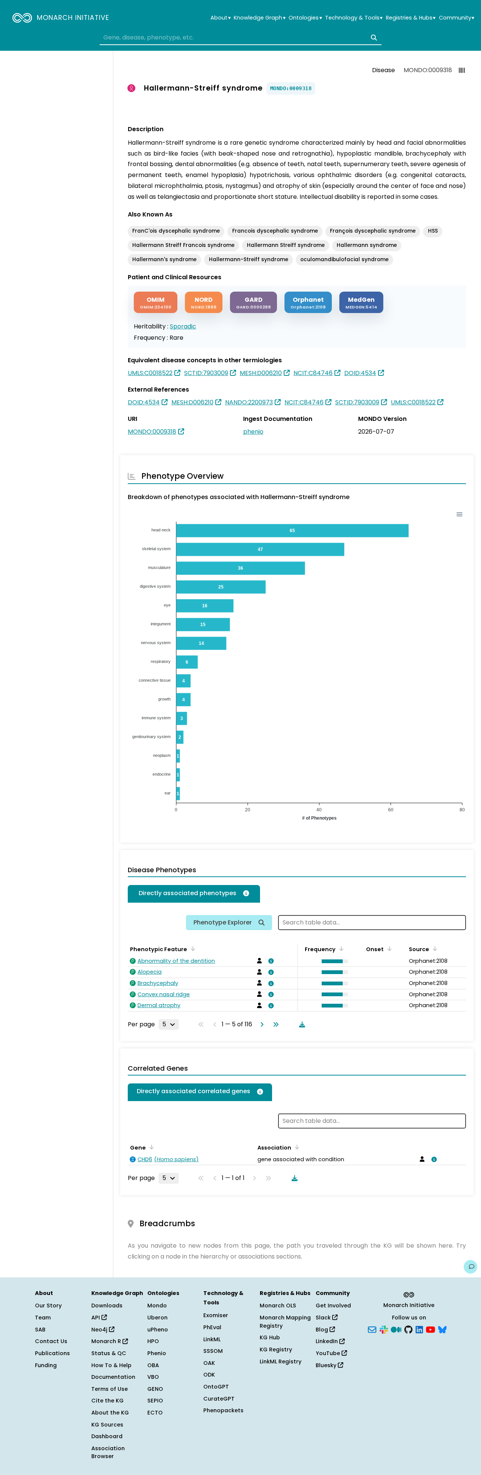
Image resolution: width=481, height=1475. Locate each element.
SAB (40, 1329)
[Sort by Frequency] (340, 948)
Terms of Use (109, 1389)
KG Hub (270, 1337)
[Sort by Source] (433, 948)
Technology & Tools (354, 18)
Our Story (48, 1305)
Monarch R (107, 1341)
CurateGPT (218, 1398)
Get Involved (333, 1305)
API (96, 1317)
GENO (155, 1389)
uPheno (157, 1329)
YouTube (329, 1353)
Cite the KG (107, 1400)
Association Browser (108, 1452)
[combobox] (240, 37)
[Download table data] (300, 1024)
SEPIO (155, 1400)
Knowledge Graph (259, 18)
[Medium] (396, 1329)
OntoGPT (216, 1386)
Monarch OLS (278, 1305)
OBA (153, 1365)
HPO (153, 1341)
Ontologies (305, 18)
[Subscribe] (372, 1329)
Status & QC (108, 1353)
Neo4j (100, 1329)
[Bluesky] (442, 1329)
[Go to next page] (260, 1024)
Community (456, 18)
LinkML (212, 1339)
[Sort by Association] (295, 1147)
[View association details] (270, 961)
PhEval (212, 1327)
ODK (209, 1374)
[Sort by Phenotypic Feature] (191, 948)
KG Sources (107, 1424)
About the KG (110, 1412)
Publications (52, 1353)
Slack (324, 1317)
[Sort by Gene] (150, 1147)
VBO (153, 1377)
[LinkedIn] (419, 1329)
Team (43, 1317)
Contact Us (51, 1341)
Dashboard (107, 1436)
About (220, 18)
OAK (209, 1363)
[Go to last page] (274, 1024)
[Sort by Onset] (388, 948)
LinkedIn (327, 1341)
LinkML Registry (280, 1361)
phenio (253, 431)
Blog (323, 1329)
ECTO (155, 1412)
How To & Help (111, 1365)
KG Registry (276, 1349)
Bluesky (327, 1365)
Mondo (157, 1305)
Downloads (107, 1305)
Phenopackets (223, 1410)
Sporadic (183, 326)
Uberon (157, 1317)
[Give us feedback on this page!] (470, 1267)
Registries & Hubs (411, 18)
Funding (46, 1365)
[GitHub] (408, 1329)
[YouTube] (430, 1329)
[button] (333, 961)
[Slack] (384, 1329)
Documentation (113, 1377)
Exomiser (215, 1315)
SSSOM (213, 1351)
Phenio (156, 1353)
